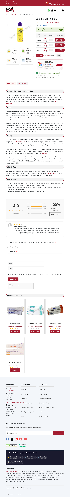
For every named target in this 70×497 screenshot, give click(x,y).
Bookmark (54, 4)
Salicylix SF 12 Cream (15, 362)
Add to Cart (15, 331)
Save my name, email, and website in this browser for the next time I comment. (35, 274)
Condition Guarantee (27, 407)
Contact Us (24, 398)
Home (8, 15)
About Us (23, 389)
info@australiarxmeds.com (16, 402)
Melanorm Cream (15, 323)
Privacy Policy (43, 394)
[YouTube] (25, 440)
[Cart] (55, 10)
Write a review (55, 214)
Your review (12, 251)
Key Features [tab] (22, 83)
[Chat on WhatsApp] (48, 10)
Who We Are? (24, 394)
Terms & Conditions (26, 403)
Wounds (52, 77)
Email (10, 268)
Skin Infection (45, 77)
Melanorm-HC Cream (55, 323)
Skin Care (14, 15)
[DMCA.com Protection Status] (12, 445)
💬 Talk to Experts (42, 25)
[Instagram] (16, 440)
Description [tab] (11, 83)
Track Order (61, 4)
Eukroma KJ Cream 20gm (35, 323)
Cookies (18, 495)
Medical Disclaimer (44, 412)
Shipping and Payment (27, 412)
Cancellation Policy (44, 403)
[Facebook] (7, 440)
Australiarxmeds (11, 471)
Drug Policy (42, 389)
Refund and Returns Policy (46, 407)
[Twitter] (12, 440)
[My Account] (52, 10)
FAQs (22, 416)
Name (10, 263)
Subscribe (59, 433)
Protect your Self (43, 416)
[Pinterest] (21, 440)
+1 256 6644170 (58, 2)
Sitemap (10, 495)
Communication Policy (45, 398)
